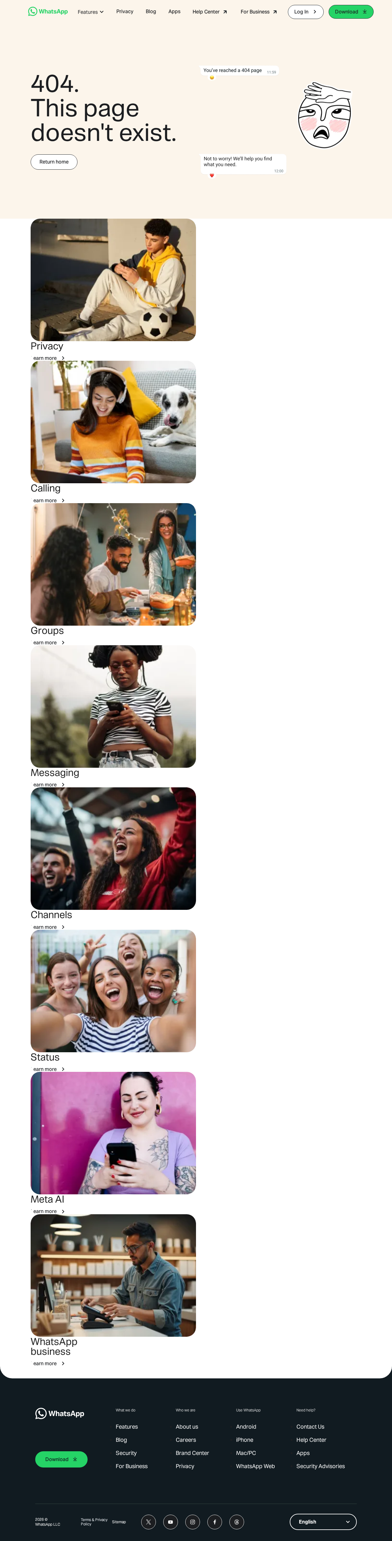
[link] (48, 14)
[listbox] (323, 1522)
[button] (91, 12)
